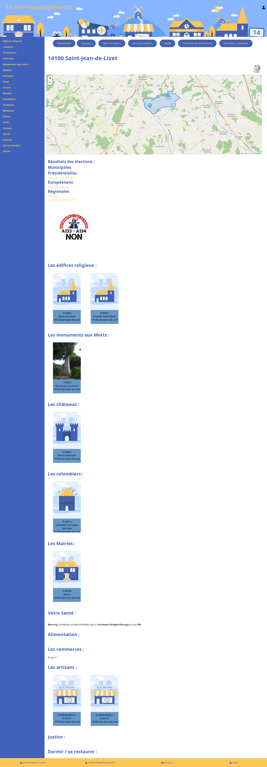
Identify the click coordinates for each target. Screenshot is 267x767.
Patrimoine (64, 43)
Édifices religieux (12, 41)
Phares (7, 116)
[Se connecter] (263, 7)
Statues (7, 128)
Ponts (6, 122)
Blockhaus (8, 110)
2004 (62, 187)
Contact (168, 762)
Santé (167, 43)
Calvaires (8, 46)
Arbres (6, 151)
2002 (55, 178)
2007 (61, 178)
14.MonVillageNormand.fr (101, 762)
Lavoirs (7, 87)
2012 (67, 178)
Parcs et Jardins (11, 145)
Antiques (8, 75)
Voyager (86, 43)
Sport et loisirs (112, 43)
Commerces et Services (197, 43)
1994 (50, 187)
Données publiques (235, 43)
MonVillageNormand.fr (34, 762)
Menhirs (7, 70)
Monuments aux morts (15, 64)
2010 (55, 196)
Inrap (6, 81)
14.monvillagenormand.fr (39, 7)
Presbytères (9, 52)
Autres (6, 133)
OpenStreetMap (255, 153)
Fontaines (8, 104)
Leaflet (245, 153)
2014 (67, 187)
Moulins (7, 93)
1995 (50, 178)
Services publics (142, 43)
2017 (72, 178)
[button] (168, 95)
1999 (56, 187)
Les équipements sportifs (61, 199)
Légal (235, 762)
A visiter (7, 139)
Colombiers (9, 99)
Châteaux (8, 58)
